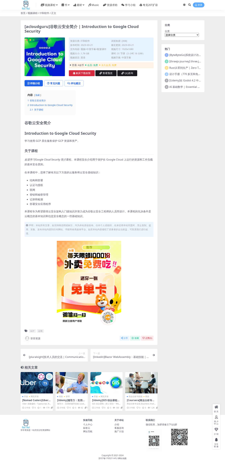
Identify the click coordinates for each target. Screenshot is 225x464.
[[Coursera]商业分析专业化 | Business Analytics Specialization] (141, 382)
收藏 (137, 338)
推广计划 (119, 431)
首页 (23, 13)
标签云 (86, 427)
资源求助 (112, 5)
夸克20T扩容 (150, 5)
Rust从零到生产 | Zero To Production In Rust (196, 68)
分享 (126, 338)
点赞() (148, 338)
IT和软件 (44, 13)
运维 (40, 330)
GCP (32, 330)
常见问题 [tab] (55, 83)
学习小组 (130, 5)
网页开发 (35, 396)
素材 (79, 5)
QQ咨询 (129, 73)
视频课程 (50, 5)
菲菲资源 (35, 338)
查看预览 (107, 73)
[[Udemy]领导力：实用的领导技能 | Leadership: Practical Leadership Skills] (72, 382)
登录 (200, 5)
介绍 (116, 424)
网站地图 (123, 458)
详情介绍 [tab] (35, 83)
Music (95, 5)
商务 (61, 396)
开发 (26, 396)
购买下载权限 (83, 73)
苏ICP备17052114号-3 (108, 458)
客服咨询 (119, 427)
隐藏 (37, 95)
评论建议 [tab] (76, 83)
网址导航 (87, 431)
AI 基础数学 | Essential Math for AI (190, 87)
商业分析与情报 (135, 396)
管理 (68, 396)
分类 (167, 31)
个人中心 (87, 424)
